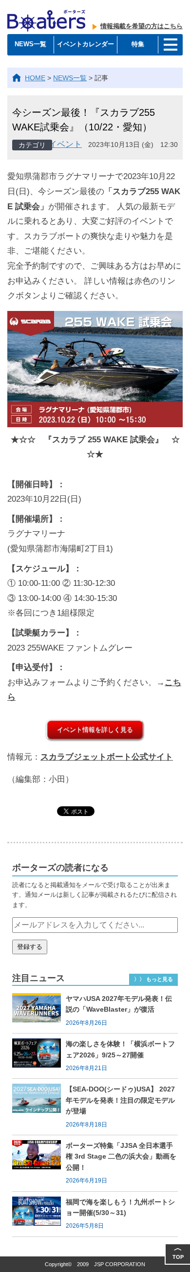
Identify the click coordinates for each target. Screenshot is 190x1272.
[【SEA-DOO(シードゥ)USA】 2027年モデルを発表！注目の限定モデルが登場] (39, 1107)
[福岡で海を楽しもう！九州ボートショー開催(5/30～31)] (39, 1214)
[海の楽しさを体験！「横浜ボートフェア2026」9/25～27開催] (39, 1055)
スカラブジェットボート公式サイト (106, 757)
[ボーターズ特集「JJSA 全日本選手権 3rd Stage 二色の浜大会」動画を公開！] (39, 1163)
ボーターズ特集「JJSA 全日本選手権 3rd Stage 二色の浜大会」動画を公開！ (121, 1156)
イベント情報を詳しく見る (95, 729)
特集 (138, 44)
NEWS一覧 (30, 44)
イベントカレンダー (85, 44)
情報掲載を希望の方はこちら (141, 26)
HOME (35, 78)
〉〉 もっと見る (153, 979)
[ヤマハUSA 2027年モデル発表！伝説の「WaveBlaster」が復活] (39, 1010)
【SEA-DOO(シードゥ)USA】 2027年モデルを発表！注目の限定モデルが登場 (120, 1100)
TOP (178, 1251)
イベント (65, 144)
